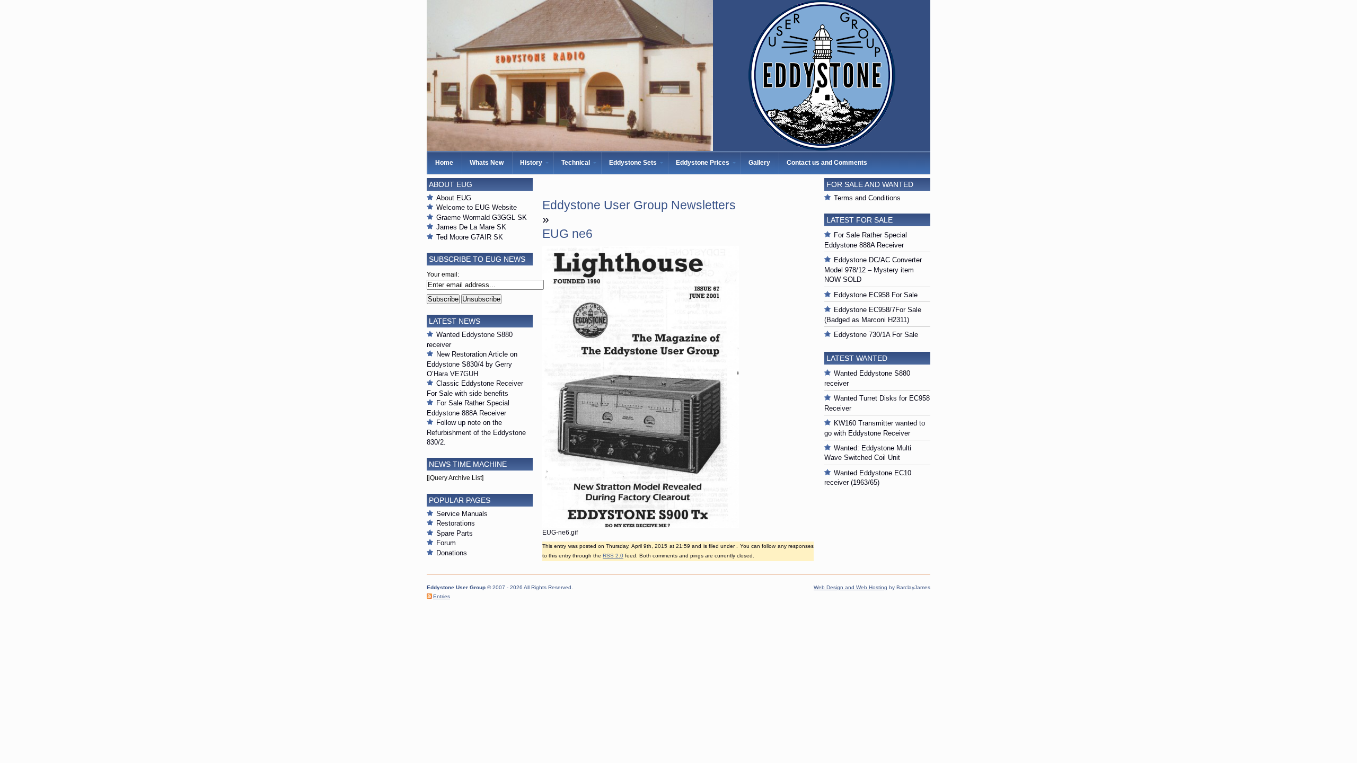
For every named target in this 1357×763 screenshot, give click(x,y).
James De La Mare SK (471, 227)
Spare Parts (454, 533)
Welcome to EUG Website (476, 207)
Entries (441, 596)
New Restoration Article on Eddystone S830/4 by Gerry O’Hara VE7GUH (472, 364)
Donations (451, 553)
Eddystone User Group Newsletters (639, 205)
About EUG (453, 198)
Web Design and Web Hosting (850, 587)
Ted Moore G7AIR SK (469, 237)
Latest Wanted (856, 358)
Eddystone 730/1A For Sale (876, 335)
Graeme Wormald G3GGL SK (481, 217)
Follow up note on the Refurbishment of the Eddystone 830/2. (476, 432)
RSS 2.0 (613, 555)
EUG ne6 (567, 234)
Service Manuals (462, 514)
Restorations (455, 523)
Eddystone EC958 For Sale (876, 295)
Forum (446, 543)
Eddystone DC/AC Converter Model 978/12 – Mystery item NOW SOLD (873, 269)
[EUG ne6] (640, 525)
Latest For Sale (859, 220)
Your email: (443, 274)
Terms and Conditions (867, 198)
